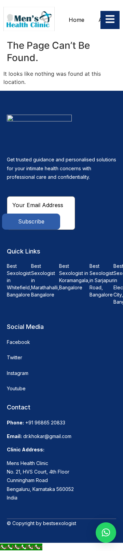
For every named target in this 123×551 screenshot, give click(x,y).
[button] (106, 532)
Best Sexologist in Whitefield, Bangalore (19, 280)
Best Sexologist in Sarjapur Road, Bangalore (101, 280)
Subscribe (31, 221)
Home (76, 19)
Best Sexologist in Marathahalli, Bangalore (45, 280)
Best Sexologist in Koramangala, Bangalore (74, 276)
